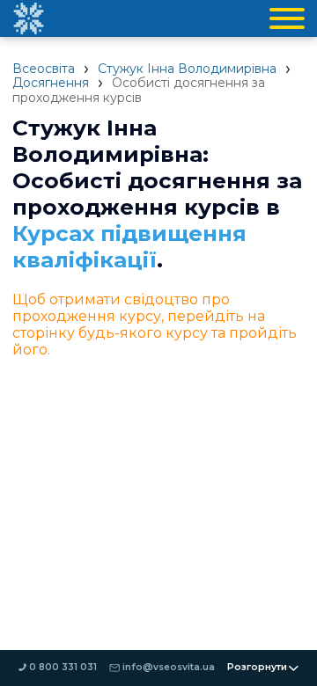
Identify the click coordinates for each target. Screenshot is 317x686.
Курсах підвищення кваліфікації (129, 246)
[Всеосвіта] (28, 18)
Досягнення (50, 83)
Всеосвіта (43, 69)
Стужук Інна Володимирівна (187, 69)
